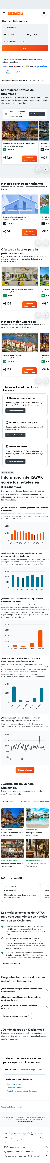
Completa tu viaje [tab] (27, 1070)
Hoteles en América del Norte (35, 1117)
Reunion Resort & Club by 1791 (16, 217)
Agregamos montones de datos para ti (20, 1151)
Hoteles (20, 1117)
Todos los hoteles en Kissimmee (13, 1107)
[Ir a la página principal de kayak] (15, 13)
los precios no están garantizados (14, 1140)
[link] (15, 410)
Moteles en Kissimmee (15, 1087)
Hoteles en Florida (34, 1119)
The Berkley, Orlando (12, 355)
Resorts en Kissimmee (15, 1084)
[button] (4, 13)
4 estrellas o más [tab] (10, 801)
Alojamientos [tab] (10, 1070)
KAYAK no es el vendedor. (14, 1147)
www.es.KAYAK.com (8, 1117)
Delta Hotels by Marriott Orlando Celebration (20, 289)
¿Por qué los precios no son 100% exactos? (22, 1156)
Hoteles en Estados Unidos (16, 1119)
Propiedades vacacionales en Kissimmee (22, 1091)
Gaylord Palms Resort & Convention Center (20, 143)
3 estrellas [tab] (25, 801)
